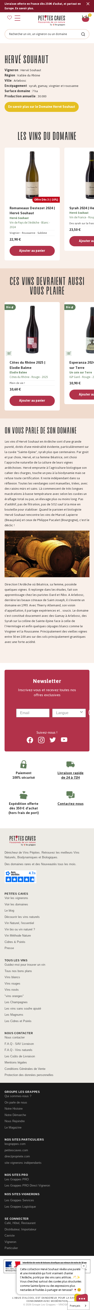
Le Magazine (13, 1127)
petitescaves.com (16, 1150)
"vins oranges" (14, 996)
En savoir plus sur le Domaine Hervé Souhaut (41, 107)
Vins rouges (12, 983)
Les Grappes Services (19, 1200)
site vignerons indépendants (23, 1162)
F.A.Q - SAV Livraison (19, 1043)
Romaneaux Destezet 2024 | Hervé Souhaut (32, 210)
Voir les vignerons (16, 898)
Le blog (9, 910)
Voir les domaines (16, 904)
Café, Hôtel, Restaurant (20, 1223)
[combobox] (67, 713)
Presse (9, 948)
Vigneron (10, 1242)
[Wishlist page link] (9, 17)
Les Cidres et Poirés (18, 1021)
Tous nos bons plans (18, 971)
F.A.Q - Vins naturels (18, 1050)
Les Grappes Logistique (20, 1206)
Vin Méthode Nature (18, 935)
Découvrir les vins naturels (22, 917)
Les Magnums (14, 1014)
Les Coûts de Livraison (20, 1056)
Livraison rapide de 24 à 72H (70, 775)
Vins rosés (12, 989)
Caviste (10, 1235)
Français (75, 1305)
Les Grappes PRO (17, 1179)
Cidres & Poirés (15, 942)
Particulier (11, 1248)
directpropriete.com (17, 1156)
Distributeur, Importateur (20, 1229)
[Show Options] (81, 713)
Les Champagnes (16, 1002)
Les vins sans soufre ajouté (23, 1008)
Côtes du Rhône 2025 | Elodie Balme (27, 365)
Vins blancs (12, 977)
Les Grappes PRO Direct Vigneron (27, 1185)
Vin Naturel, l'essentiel (19, 923)
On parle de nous (16, 1102)
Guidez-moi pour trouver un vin (25, 964)
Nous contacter (15, 1037)
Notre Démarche (15, 1115)
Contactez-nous (70, 803)
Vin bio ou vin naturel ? (20, 929)
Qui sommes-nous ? (18, 1096)
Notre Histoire (14, 1108)
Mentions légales (16, 1062)
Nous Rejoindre (15, 1121)
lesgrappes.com (15, 1144)
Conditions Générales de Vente (25, 1069)
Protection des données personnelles (29, 1075)
